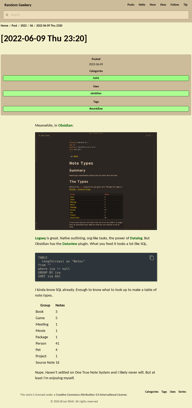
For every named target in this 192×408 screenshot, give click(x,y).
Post (14, 25)
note (96, 78)
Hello (142, 4)
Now (153, 4)
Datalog (136, 238)
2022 (24, 25)
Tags (164, 391)
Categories (151, 391)
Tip (186, 4)
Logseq (40, 238)
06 (31, 25)
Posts (131, 4)
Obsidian (65, 126)
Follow (175, 4)
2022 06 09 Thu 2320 (49, 25)
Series (182, 391)
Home (4, 25)
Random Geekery (17, 5)
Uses (173, 391)
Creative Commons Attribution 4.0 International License (91, 394)
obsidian (96, 93)
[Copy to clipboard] (151, 258)
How (163, 4)
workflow (97, 108)
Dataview (69, 244)
